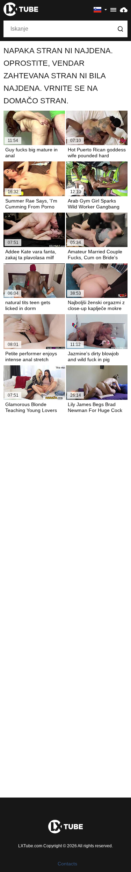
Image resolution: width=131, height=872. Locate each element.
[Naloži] (124, 9)
